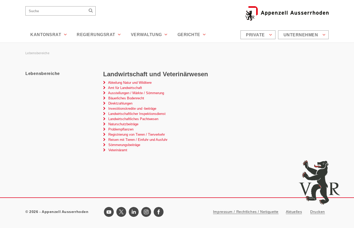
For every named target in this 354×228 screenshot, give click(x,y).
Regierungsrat (96, 34)
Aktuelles (294, 212)
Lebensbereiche (37, 53)
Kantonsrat (46, 34)
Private (256, 35)
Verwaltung (147, 34)
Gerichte (190, 34)
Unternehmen (301, 35)
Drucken (317, 212)
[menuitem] (258, 35)
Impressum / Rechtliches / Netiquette (246, 212)
